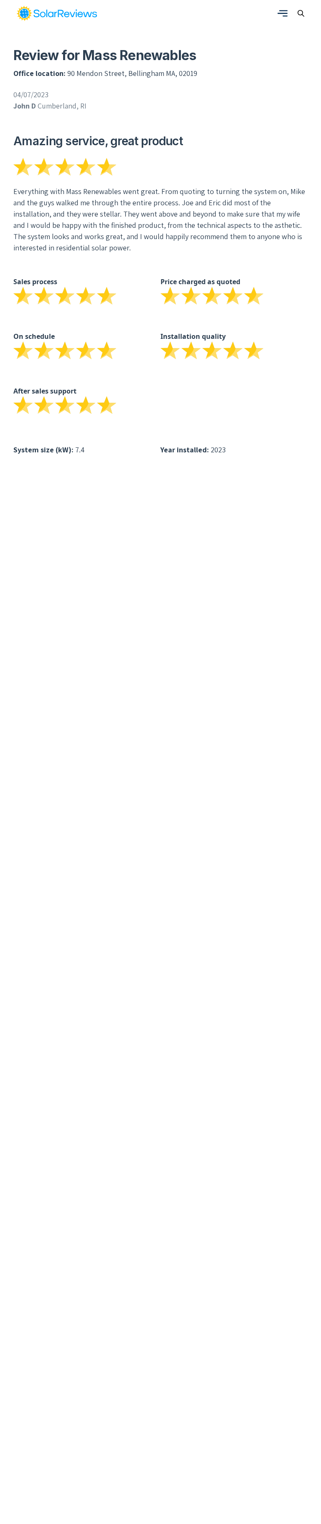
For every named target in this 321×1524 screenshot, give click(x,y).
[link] (57, 13)
